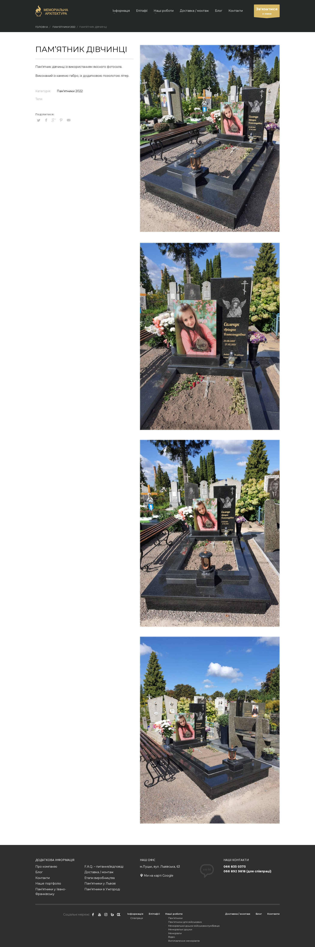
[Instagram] (106, 914)
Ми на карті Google (158, 875)
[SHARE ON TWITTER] (38, 120)
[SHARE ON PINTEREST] (61, 120)
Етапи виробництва (99, 878)
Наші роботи (174, 913)
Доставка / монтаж (98, 872)
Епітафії (154, 913)
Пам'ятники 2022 (70, 91)
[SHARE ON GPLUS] (53, 120)
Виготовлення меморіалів (184, 940)
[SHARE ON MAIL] (68, 120)
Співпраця (136, 918)
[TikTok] (112, 914)
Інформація (135, 913)
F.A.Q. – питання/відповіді (103, 866)
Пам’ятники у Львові (100, 883)
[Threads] (119, 914)
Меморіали (175, 933)
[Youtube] (99, 914)
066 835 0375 (235, 866)
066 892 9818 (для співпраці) (247, 871)
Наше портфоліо (48, 883)
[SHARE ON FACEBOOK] (46, 120)
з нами (267, 11)
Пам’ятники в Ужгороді (102, 889)
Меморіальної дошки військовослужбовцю (194, 925)
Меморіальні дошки (180, 929)
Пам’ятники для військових (185, 921)
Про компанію (46, 866)
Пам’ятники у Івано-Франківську (50, 891)
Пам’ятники (175, 918)
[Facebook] (93, 914)
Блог (39, 872)
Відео (171, 936)
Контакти (42, 878)
